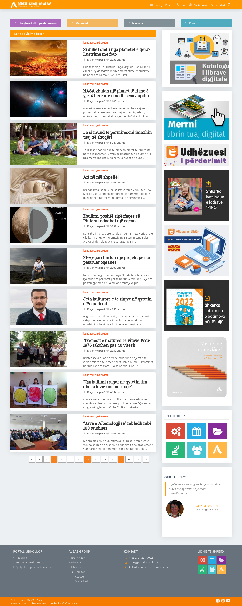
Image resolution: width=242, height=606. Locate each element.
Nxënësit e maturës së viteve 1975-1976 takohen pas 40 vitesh (117, 343)
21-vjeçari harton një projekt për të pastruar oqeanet (116, 260)
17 (113, 459)
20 (129, 459)
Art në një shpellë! (101, 177)
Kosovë (79, 576)
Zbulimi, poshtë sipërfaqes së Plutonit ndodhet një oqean (111, 218)
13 (79, 459)
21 (137, 459)
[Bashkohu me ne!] (197, 450)
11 (62, 459)
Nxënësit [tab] (138, 23)
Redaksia (21, 557)
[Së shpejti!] (197, 431)
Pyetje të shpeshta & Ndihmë (34, 567)
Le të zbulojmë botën (95, 42)
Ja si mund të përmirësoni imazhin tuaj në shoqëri (117, 134)
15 (96, 459)
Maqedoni (81, 581)
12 (70, 459)
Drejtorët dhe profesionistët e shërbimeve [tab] (40, 23)
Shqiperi (80, 572)
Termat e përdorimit (28, 562)
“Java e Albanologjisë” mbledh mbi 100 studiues (117, 425)
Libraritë (76, 567)
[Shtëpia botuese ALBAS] (218, 450)
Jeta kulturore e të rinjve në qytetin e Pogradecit (117, 301)
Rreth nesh (77, 557)
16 (104, 459)
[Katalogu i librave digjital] (218, 431)
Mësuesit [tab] (81, 23)
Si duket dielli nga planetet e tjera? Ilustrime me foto (116, 52)
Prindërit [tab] (195, 23)
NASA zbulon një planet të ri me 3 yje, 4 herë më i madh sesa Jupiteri (117, 93)
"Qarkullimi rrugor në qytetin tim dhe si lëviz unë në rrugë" (115, 384)
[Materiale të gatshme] (176, 431)
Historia (75, 562)
